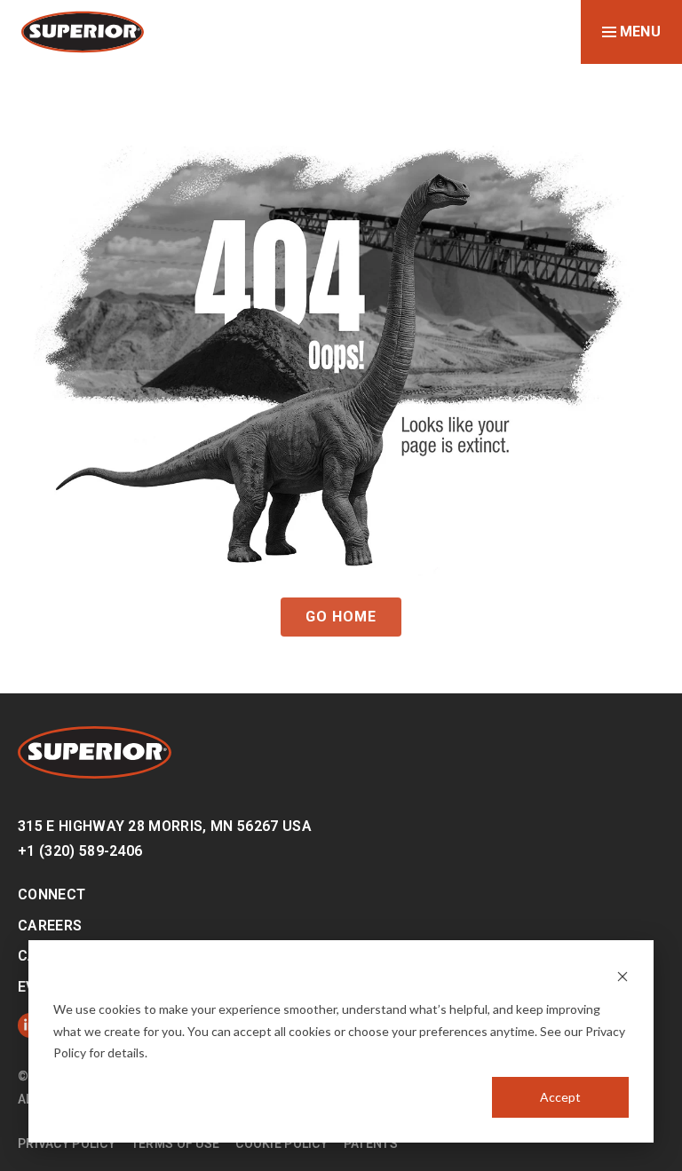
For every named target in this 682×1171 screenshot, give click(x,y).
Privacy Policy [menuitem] (66, 1143)
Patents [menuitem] (371, 1143)
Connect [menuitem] (51, 894)
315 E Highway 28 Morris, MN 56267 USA (165, 826)
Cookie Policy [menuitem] (281, 1143)
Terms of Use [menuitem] (175, 1143)
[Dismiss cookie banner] (622, 976)
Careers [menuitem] (50, 925)
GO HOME (341, 616)
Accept (560, 1096)
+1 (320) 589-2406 (80, 851)
